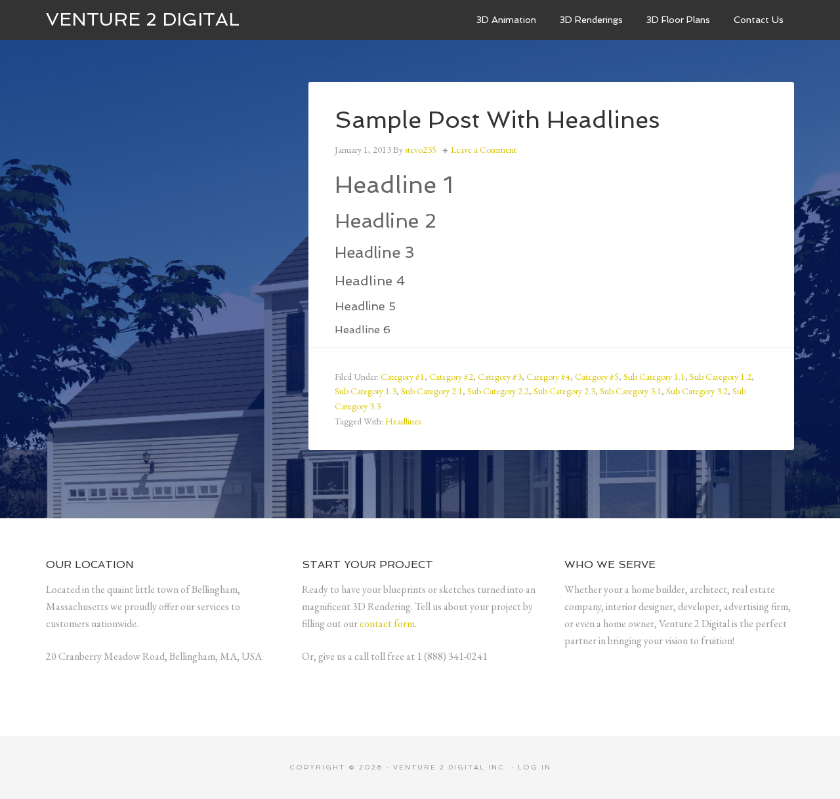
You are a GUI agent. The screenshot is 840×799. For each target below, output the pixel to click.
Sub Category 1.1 (654, 376)
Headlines (403, 421)
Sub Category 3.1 (631, 391)
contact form (387, 623)
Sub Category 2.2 (498, 391)
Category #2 (451, 376)
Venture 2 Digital (143, 19)
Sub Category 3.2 (697, 391)
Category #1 (403, 376)
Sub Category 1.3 (365, 391)
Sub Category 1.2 (720, 376)
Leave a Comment (483, 149)
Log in (534, 767)
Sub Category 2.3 (564, 391)
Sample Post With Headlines (497, 120)
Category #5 (597, 376)
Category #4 (548, 376)
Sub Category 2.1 (432, 391)
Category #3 (500, 376)
